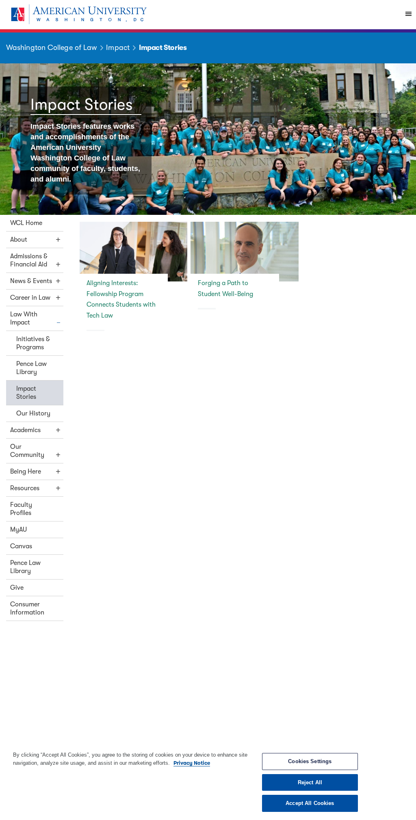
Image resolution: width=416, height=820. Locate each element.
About (18, 239)
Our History (33, 413)
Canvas (21, 546)
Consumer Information (27, 608)
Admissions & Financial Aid (29, 260)
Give (17, 587)
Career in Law (30, 297)
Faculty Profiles (21, 509)
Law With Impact (23, 318)
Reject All (310, 782)
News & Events (31, 281)
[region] (208, 781)
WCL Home (26, 223)
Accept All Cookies (310, 803)
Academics (25, 430)
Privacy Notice (191, 763)
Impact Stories (26, 392)
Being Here (25, 471)
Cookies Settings (310, 761)
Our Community (27, 451)
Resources (24, 488)
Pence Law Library (31, 368)
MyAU (18, 529)
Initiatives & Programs (33, 343)
